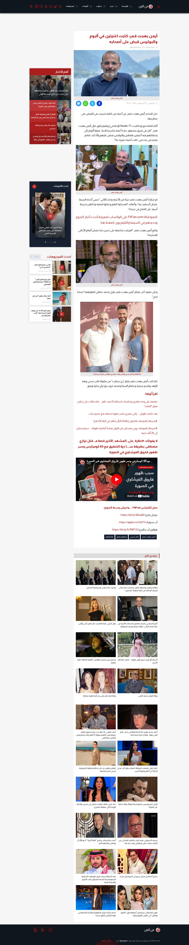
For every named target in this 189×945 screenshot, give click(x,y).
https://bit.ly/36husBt (133, 514)
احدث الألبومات (60, 186)
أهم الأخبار (61, 71)
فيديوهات (70, 6)
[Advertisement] (173, 57)
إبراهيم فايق (122, 537)
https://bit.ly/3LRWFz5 (125, 529)
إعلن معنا (106, 940)
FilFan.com (155, 941)
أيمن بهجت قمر (148, 537)
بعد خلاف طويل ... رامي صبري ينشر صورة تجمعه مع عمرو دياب (123, 413)
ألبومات (85, 6)
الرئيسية (125, 6)
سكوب (99, 6)
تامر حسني (134, 537)
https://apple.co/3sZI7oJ (133, 522)
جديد (112, 6)
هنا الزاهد (109, 537)
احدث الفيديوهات (52, 256)
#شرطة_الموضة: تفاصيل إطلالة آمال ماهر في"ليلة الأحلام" (125, 421)
